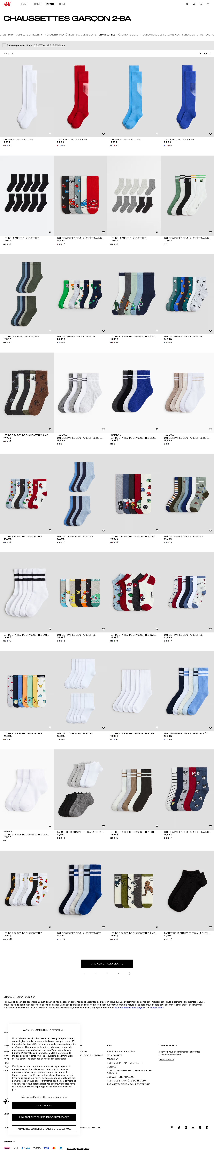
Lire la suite (166, 1059)
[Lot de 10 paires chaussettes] (27, 196)
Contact (112, 1066)
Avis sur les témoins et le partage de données (44, 1097)
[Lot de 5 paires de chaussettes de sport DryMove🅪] (80, 393)
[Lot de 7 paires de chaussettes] (80, 294)
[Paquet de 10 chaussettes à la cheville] (80, 789)
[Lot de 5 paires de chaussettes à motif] (80, 196)
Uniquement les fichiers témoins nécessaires (44, 1117)
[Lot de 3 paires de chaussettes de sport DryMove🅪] (27, 789)
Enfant (50, 4)
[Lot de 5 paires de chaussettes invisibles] (134, 592)
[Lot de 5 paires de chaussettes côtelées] (27, 592)
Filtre (203, 53)
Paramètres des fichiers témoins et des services (44, 1129)
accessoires (157, 1007)
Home (62, 4)
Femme (24, 4)
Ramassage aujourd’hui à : (20, 45)
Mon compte (114, 1055)
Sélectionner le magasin (49, 45)
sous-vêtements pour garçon (129, 1007)
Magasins (113, 1059)
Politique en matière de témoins (127, 1080)
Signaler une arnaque (120, 1077)
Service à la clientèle (121, 1051)
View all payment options (78, 1149)
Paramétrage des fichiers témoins (128, 1084)
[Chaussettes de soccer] (27, 97)
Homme (37, 4)
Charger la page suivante (107, 963)
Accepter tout (44, 1105)
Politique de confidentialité (124, 1063)
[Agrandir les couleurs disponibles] (166, 244)
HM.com (7, 1032)
